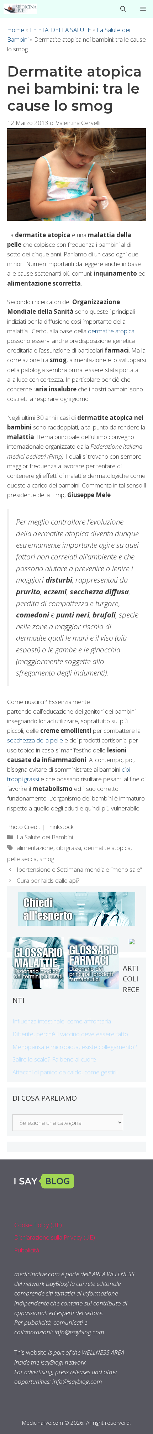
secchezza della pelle (35, 740)
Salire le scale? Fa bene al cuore (54, 1059)
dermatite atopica (111, 331)
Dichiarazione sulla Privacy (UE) (54, 1237)
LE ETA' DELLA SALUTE (60, 30)
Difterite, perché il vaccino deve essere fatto (70, 1034)
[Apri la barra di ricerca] (123, 9)
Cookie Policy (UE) (38, 1225)
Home (15, 30)
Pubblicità (26, 1250)
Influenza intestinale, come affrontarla (61, 1021)
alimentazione (35, 848)
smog (46, 859)
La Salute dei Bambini (45, 837)
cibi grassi (68, 848)
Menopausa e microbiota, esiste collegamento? (74, 1047)
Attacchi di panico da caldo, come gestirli (64, 1072)
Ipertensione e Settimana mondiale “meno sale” (79, 869)
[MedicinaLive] (20, 9)
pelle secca (22, 859)
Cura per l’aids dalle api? (48, 880)
